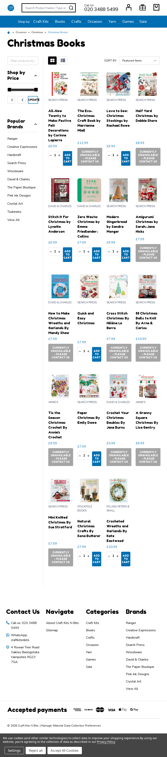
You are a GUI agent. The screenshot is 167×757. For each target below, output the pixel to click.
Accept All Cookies (65, 750)
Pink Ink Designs (19, 195)
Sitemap (52, 630)
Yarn (112, 21)
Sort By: (110, 61)
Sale (143, 21)
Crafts (76, 21)
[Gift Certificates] (142, 7)
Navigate (60, 611)
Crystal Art (15, 203)
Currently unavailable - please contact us (90, 156)
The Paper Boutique (21, 187)
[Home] (9, 32)
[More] (51, 21)
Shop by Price (16, 75)
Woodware (15, 171)
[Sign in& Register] (128, 7)
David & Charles (18, 179)
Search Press (16, 163)
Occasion (95, 21)
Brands (136, 611)
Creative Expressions (22, 147)
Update (33, 99)
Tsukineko (14, 212)
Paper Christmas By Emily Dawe (88, 418)
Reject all (36, 750)
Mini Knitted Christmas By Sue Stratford (60, 522)
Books (60, 21)
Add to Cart (67, 158)
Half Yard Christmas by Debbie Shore (147, 116)
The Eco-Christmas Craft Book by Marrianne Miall (89, 120)
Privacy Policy (106, 742)
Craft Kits (40, 21)
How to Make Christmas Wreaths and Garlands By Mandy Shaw (59, 323)
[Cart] (156, 7)
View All (13, 220)
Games (128, 21)
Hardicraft (14, 155)
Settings (14, 750)
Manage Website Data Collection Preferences (71, 726)
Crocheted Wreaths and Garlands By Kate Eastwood (117, 531)
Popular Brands (16, 123)
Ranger (12, 138)
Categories (102, 611)
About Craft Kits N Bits (62, 623)
